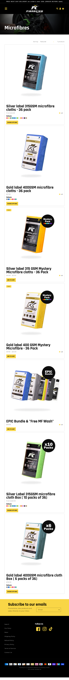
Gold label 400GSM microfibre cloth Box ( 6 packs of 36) (34, 577)
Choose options (12, 122)
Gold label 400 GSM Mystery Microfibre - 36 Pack (28, 346)
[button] (5, 8)
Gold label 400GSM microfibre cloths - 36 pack (29, 189)
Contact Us (8, 652)
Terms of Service (10, 648)
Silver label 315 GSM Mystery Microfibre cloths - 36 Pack (28, 270)
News (6, 632)
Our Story (7, 628)
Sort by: (35, 41)
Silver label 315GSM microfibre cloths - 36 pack (30, 108)
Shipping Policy (9, 636)
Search (6, 624)
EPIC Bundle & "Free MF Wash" (30, 421)
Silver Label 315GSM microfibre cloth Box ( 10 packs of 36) (30, 496)
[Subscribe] (59, 610)
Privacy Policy (9, 644)
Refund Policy (9, 640)
